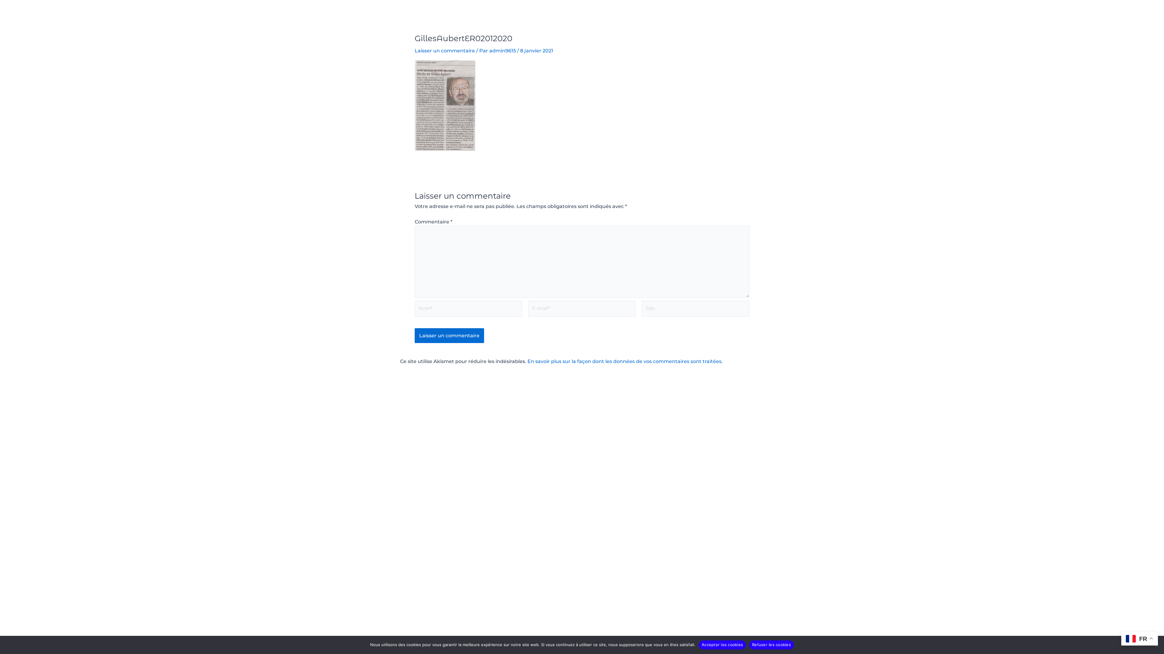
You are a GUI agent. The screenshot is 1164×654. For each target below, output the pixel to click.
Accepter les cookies (722, 644)
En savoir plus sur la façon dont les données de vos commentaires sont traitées (624, 361)
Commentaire (433, 222)
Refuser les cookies (771, 644)
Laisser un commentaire (445, 51)
